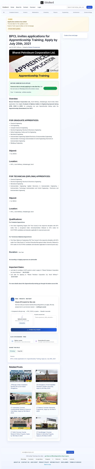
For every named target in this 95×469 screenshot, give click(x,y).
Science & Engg (88, 12)
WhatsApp (12, 351)
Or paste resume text (39, 314)
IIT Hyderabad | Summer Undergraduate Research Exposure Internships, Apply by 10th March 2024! (21, 410)
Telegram (47, 459)
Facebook (30, 459)
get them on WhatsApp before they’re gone (57, 456)
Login (39, 7)
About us (17, 462)
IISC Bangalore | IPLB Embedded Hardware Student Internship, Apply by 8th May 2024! (45, 386)
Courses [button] (32, 7)
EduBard (6, 7)
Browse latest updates (14, 28)
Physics (56, 12)
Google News (39, 459)
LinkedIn (72, 459)
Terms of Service (75, 462)
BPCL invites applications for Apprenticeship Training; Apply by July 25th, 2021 (33, 359)
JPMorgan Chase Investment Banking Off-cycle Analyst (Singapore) (19, 386)
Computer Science (13, 12)
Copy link (20, 351)
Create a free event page (70, 35)
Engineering (65, 12)
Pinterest (58, 459)
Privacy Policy (44, 462)
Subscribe (70, 452)
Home (13, 7)
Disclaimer (64, 462)
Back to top (47, 464)
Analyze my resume (34, 329)
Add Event (34, 462)
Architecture (76, 12)
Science (25, 12)
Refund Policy (55, 462)
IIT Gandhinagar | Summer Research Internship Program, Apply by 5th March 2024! (45, 433)
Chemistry (46, 12)
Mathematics (35, 12)
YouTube (65, 459)
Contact (25, 7)
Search (89, 7)
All (3, 12)
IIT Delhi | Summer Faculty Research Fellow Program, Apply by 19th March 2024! (20, 433)
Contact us (25, 462)
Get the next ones (51, 88)
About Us (18, 7)
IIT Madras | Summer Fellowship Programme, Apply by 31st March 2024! (46, 409)
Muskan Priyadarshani (34, 47)
